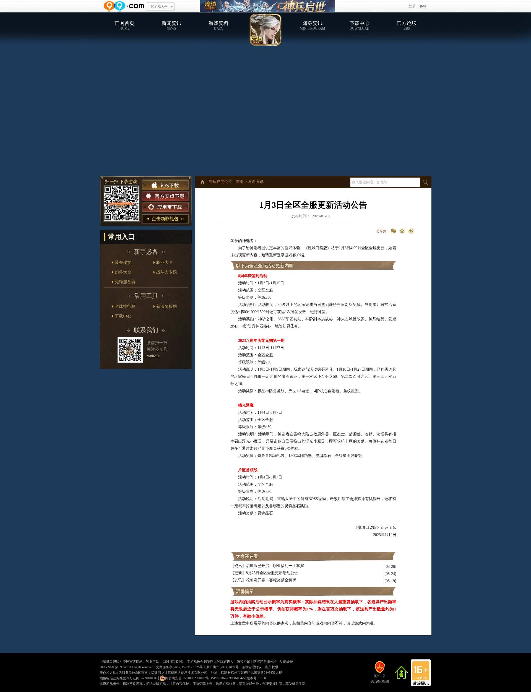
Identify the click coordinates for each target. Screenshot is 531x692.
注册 (412, 6)
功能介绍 (286, 662)
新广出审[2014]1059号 (222, 667)
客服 (423, 6)
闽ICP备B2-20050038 (380, 678)
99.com (123, 667)
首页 (240, 181)
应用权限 (271, 667)
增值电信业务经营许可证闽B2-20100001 (129, 678)
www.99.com (123, 6)
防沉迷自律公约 (265, 662)
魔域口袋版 (111, 662)
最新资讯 (256, 181)
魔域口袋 (267, 6)
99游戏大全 (159, 7)
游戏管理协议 (252, 667)
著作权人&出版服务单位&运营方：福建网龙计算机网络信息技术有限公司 (153, 673)
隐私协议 (243, 662)
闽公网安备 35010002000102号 (187, 678)
